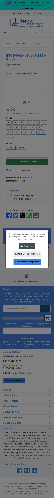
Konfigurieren (27, 246)
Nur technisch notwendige (27, 254)
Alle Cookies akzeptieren (27, 262)
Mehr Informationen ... (27, 239)
